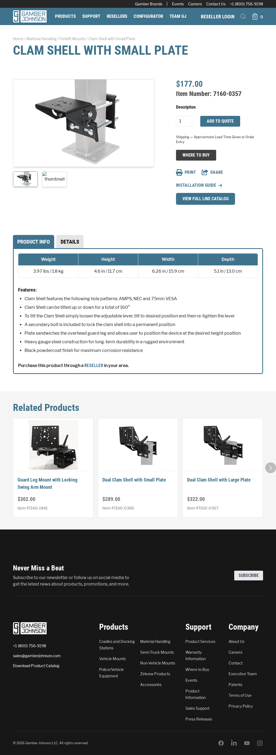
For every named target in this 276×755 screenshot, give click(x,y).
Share (216, 172)
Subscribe (249, 575)
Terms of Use (240, 695)
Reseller (93, 365)
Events (178, 4)
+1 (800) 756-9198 (246, 4)
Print (190, 172)
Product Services (200, 641)
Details (70, 241)
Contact (236, 663)
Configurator (148, 16)
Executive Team (243, 673)
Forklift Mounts (72, 38)
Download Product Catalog (36, 665)
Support (91, 16)
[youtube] (247, 743)
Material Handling (41, 38)
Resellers (117, 16)
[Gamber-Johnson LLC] (30, 16)
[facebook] (221, 743)
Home (18, 38)
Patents (235, 684)
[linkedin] (234, 743)
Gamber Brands (148, 4)
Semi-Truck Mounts (157, 652)
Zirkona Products (155, 673)
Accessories (150, 684)
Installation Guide (196, 185)
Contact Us (216, 4)
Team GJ (178, 16)
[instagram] (260, 743)
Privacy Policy (241, 706)
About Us (236, 641)
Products (65, 16)
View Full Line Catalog (205, 198)
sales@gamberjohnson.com (37, 655)
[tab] (33, 241)
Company (243, 627)
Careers (195, 4)
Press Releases (198, 719)
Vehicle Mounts (112, 658)
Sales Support (197, 708)
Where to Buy (196, 155)
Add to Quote (220, 121)
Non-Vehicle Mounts (157, 663)
